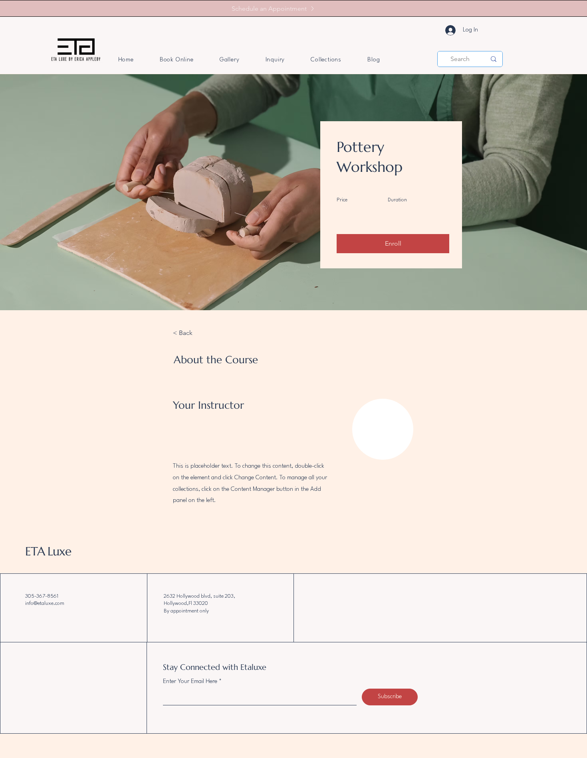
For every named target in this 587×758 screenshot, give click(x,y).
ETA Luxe (48, 551)
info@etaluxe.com (44, 603)
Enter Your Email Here (190, 682)
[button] (393, 243)
